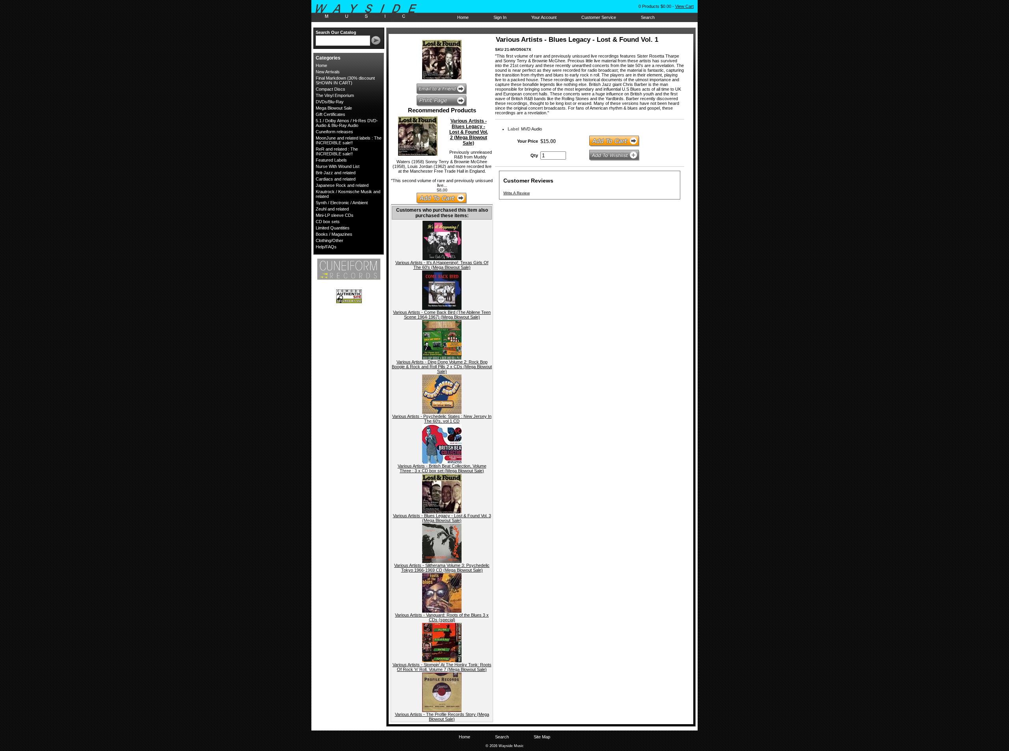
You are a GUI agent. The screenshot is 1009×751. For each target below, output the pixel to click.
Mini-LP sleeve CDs (335, 215)
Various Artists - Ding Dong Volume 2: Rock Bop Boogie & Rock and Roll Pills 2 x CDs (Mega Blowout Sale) (442, 367)
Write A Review (516, 193)
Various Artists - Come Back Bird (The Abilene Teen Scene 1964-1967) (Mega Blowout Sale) (442, 314)
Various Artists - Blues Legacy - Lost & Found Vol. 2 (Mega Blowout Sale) (468, 132)
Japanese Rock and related (342, 185)
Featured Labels (331, 160)
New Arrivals (328, 71)
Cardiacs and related (336, 179)
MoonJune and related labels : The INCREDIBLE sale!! (349, 140)
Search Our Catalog (336, 32)
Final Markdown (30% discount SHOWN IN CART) (345, 80)
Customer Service (598, 17)
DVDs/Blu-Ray (330, 101)
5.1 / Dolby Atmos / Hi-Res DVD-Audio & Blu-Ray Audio (347, 123)
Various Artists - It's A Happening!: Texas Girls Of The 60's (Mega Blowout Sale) (441, 265)
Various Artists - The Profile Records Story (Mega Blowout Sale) (442, 716)
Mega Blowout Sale (334, 108)
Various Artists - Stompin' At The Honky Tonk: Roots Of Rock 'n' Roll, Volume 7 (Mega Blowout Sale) (442, 667)
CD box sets (328, 221)
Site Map (542, 736)
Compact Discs (330, 89)
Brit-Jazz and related (336, 172)
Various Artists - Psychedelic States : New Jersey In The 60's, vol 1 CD (441, 418)
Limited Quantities (333, 227)
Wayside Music (370, 11)
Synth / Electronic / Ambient (342, 202)
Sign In (499, 17)
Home (463, 17)
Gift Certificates (330, 114)
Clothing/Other (329, 240)
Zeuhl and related (332, 209)
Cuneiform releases (334, 131)
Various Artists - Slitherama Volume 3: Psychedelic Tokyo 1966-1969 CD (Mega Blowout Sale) (442, 567)
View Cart (684, 6)
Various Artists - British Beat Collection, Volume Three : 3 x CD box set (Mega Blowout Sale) (442, 468)
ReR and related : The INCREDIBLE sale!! (337, 151)
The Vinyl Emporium (335, 95)
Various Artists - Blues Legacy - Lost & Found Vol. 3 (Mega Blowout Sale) (442, 518)
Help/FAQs (326, 246)
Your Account (544, 17)
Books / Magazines (334, 234)
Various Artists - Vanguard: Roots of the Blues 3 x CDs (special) (442, 617)
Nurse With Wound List (337, 166)
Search (648, 17)
